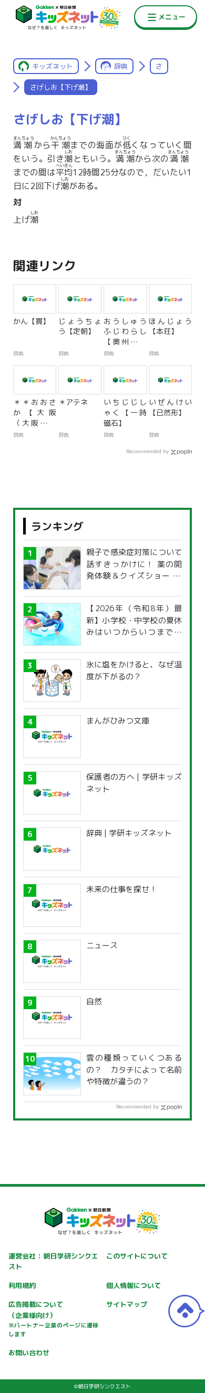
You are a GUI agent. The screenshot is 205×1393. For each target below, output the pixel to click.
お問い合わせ (28, 1352)
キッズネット (52, 66)
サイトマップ (126, 1304)
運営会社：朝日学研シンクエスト (53, 1261)
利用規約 (22, 1285)
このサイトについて (137, 1256)
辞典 (121, 66)
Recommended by (147, 451)
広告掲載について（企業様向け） (53, 1319)
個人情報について (133, 1285)
